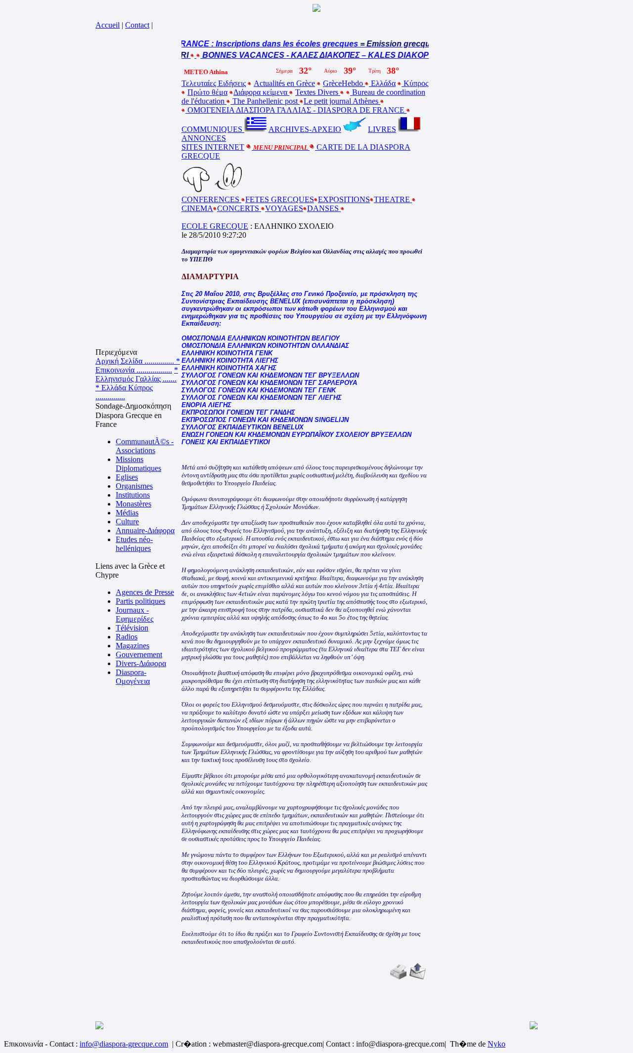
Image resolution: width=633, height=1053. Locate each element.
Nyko (496, 1044)
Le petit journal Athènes (342, 101)
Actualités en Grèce (284, 83)
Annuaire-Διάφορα (145, 530)
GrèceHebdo (344, 83)
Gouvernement (139, 654)
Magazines (132, 645)
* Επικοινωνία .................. (137, 365)
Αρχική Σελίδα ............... (135, 361)
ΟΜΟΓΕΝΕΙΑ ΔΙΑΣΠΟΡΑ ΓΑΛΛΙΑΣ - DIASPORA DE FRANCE (296, 110)
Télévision (132, 628)
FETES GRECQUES (279, 199)
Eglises (127, 477)
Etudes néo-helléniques (134, 543)
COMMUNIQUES (212, 129)
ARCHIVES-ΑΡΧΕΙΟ (305, 129)
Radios (126, 636)
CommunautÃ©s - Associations (145, 446)
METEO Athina (206, 72)
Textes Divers (317, 92)
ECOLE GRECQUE (214, 226)
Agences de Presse (145, 592)
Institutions (133, 495)
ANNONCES (203, 138)
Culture (127, 521)
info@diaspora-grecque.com (124, 1044)
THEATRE (393, 199)
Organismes (134, 486)
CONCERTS (239, 208)
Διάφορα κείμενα (261, 92)
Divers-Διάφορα (141, 663)
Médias (127, 512)
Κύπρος (415, 83)
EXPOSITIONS (344, 199)
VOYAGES (284, 208)
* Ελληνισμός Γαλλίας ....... (136, 374)
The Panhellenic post (265, 101)
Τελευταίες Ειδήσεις (213, 83)
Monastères (133, 504)
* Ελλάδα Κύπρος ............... (124, 392)
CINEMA (197, 208)
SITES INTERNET (212, 147)
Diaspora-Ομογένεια (133, 676)
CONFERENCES (211, 199)
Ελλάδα (382, 83)
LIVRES (382, 129)
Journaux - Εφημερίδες (134, 614)
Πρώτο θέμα (207, 92)
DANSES (324, 208)
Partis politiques (140, 601)
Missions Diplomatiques (138, 463)
